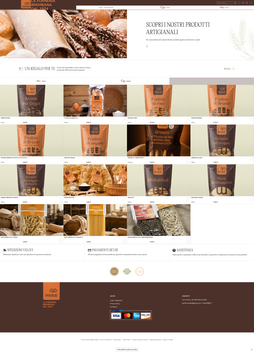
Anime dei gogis (5, 118)
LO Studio (170, 340)
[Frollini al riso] (158, 101)
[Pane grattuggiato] (222, 180)
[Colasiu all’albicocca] (95, 101)
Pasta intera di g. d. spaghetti (73, 237)
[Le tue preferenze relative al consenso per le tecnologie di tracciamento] (251, 349)
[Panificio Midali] (55, 294)
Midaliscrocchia (69, 197)
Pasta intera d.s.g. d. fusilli (9, 237)
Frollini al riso (132, 118)
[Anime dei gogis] (31, 101)
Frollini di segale (69, 157)
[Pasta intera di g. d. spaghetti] (95, 220)
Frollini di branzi (196, 118)
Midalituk (131, 197)
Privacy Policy (115, 304)
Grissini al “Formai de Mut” (136, 157)
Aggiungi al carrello (62, 118)
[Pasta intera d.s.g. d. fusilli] (31, 220)
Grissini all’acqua (196, 157)
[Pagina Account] (243, 3)
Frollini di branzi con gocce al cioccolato (14, 157)
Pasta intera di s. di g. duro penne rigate (140, 237)
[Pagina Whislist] (239, 3)
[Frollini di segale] (95, 140)
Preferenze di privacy (155, 340)
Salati (128, 81)
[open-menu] (250, 3)
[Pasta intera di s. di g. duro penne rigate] (158, 220)
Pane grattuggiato (197, 197)
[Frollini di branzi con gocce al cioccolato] (31, 140)
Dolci (44, 81)
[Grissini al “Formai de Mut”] (158, 140)
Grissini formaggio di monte (9, 197)
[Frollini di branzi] (222, 101)
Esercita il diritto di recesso (140, 340)
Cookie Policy (126, 340)
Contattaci (113, 307)
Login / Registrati (116, 300)
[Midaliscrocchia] (95, 180)
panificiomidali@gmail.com (191, 303)
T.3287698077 (206, 303)
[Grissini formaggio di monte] (31, 180)
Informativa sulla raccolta (127, 349)
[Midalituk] (158, 180)
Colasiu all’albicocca (71, 118)
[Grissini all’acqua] (222, 140)
